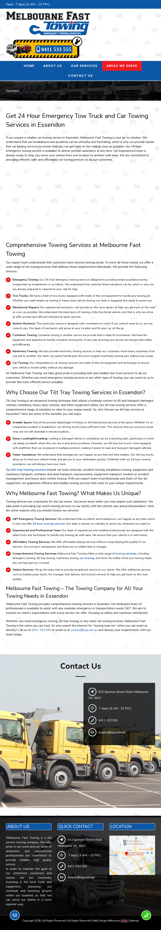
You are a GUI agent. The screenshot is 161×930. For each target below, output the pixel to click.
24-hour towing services (49, 524)
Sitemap (134, 921)
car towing (87, 558)
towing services (125, 553)
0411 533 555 (55, 49)
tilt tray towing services (28, 470)
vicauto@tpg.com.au (84, 630)
